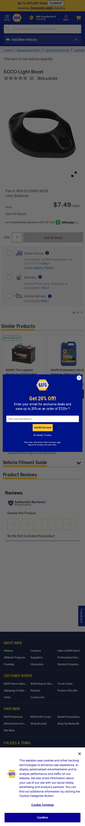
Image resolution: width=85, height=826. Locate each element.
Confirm (42, 817)
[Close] (80, 754)
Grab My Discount (42, 427)
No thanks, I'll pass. (42, 435)
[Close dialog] (79, 377)
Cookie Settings (42, 805)
